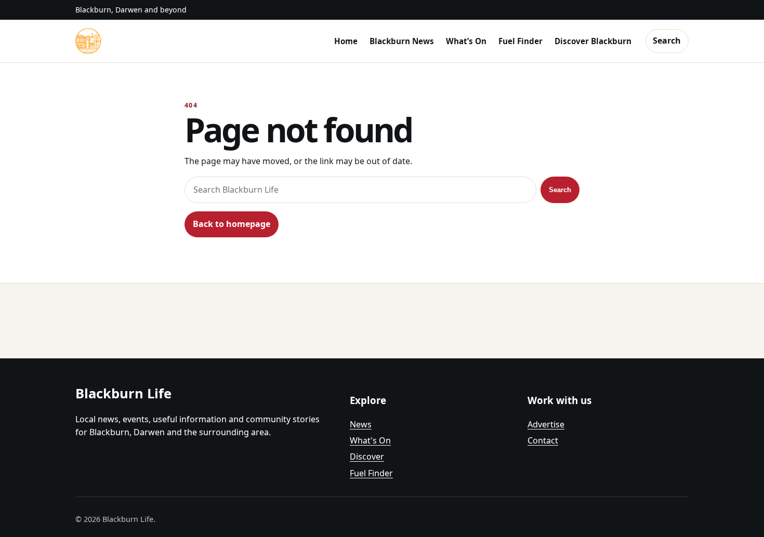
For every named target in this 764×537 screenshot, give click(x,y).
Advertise (546, 424)
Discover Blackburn (593, 41)
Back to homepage (231, 224)
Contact (543, 440)
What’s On (466, 41)
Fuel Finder (520, 41)
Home (346, 41)
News (361, 424)
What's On (370, 440)
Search (667, 40)
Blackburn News (402, 41)
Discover (367, 456)
